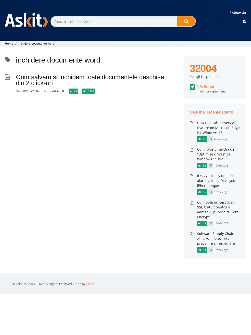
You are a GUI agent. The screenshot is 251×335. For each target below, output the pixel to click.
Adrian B (58, 91)
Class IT (91, 284)
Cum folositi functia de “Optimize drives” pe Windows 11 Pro (215, 154)
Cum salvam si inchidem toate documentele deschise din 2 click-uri (90, 80)
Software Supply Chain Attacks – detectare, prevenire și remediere (216, 238)
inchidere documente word (36, 43)
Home (9, 43)
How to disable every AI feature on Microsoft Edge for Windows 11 (218, 127)
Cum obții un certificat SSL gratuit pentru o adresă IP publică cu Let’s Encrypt (217, 209)
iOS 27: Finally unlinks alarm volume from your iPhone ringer (217, 180)
